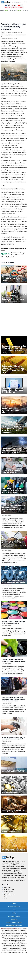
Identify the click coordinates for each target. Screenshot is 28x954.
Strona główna (7, 887)
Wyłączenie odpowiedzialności (14, 925)
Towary (3, 32)
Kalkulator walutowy (9, 895)
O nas (14, 910)
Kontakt (14, 903)
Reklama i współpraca (14, 906)
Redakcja (14, 913)
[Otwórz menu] (25, 2)
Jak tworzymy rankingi (14, 916)
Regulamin (14, 919)
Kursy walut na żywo (9, 889)
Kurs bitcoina (7, 893)
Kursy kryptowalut (8, 891)
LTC (22, 10)
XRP (9, 10)
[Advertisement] (14, 17)
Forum (5, 898)
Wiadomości (7, 897)
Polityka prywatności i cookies (14, 922)
